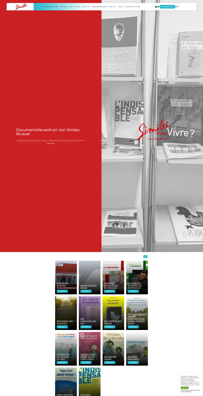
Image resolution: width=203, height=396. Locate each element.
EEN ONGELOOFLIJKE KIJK (88, 321)
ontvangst (64, 7)
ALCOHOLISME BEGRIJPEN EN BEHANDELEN (134, 285)
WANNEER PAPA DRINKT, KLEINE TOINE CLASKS (87, 356)
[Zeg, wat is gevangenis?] (137, 349)
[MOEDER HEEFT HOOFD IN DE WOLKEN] (66, 349)
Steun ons (112, 7)
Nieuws (77, 7)
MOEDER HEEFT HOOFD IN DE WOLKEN (64, 356)
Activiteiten (86, 7)
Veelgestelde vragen (132, 7)
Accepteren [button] (185, 387)
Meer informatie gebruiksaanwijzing (190, 390)
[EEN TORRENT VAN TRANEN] (113, 313)
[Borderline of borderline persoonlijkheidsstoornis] (66, 277)
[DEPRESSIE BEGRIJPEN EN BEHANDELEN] (113, 277)
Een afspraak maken (50, 7)
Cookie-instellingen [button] (186, 391)
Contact (120, 7)
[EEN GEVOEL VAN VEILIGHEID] (66, 313)
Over (71, 7)
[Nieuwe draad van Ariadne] (90, 277)
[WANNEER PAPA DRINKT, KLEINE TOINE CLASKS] (90, 349)
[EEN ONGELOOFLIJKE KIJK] (90, 313)
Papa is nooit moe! (65, 395)
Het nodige (85, 395)
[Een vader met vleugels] (113, 349)
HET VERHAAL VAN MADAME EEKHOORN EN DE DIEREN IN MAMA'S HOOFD (136, 318)
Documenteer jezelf (99, 7)
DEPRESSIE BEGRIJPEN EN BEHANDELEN (111, 285)
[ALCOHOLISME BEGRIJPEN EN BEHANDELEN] (137, 277)
